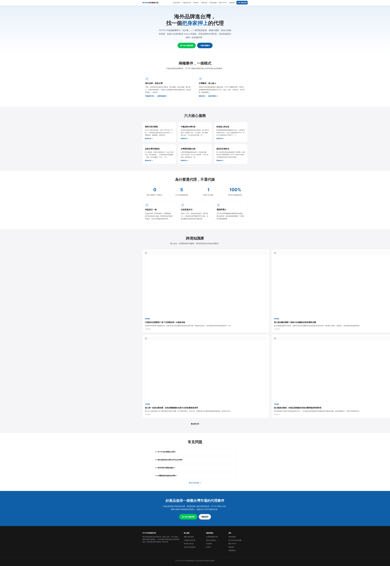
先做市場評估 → (213, 96)
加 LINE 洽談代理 (186, 45)
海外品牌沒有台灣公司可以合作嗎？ (170, 460)
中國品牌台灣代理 (189, 540)
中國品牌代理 (186, 2)
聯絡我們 (232, 2)
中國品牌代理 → (150, 96)
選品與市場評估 (211, 540)
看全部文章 (195, 424)
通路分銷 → (202, 96)
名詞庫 (208, 547)
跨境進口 (196, 2)
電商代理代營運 (189, 537)
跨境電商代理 (150, 3)
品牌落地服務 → (162, 96)
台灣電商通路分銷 (212, 537)
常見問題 (209, 543)
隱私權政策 (232, 550)
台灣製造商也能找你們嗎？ (167, 476)
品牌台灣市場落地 (189, 547)
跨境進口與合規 (189, 543)
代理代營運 (176, 2)
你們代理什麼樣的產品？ (166, 468)
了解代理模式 (205, 45)
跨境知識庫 (213, 2)
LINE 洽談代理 (242, 2)
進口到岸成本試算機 (235, 540)
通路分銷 (204, 2)
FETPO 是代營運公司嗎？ (166, 452)
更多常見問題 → (195, 483)
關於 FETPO (223, 2)
